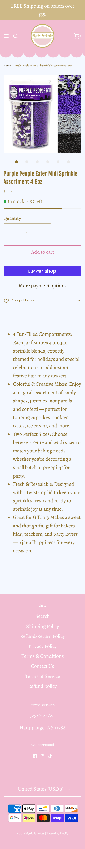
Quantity (12, 218)
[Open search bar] (17, 36)
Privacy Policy (42, 646)
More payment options (43, 285)
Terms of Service (42, 676)
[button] (42, 114)
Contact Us (42, 666)
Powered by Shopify (57, 833)
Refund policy (42, 686)
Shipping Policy (42, 626)
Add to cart (42, 252)
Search (42, 616)
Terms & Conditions (42, 656)
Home (7, 65)
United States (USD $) (41, 788)
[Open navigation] (6, 36)
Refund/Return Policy (42, 636)
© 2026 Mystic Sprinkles (30, 833)
